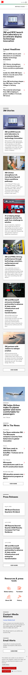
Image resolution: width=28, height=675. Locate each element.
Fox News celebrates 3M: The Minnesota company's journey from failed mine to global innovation (13, 437)
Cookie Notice (5, 664)
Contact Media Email (9, 620)
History (19, 600)
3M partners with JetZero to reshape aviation (12, 349)
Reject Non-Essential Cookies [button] (9, 668)
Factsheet (19, 592)
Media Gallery (8, 592)
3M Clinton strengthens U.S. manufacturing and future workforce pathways (13, 66)
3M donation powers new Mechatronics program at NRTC (13, 477)
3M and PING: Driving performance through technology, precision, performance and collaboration (13, 261)
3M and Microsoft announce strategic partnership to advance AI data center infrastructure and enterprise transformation (14, 306)
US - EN (23, 2)
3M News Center (20, 6)
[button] (17, 671)
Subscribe (14, 651)
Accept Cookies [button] (6, 671)
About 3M (8, 600)
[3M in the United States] (2, 2)
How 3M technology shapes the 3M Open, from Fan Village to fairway (13, 83)
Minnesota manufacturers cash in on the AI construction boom (13, 465)
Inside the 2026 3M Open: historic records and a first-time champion (13, 75)
